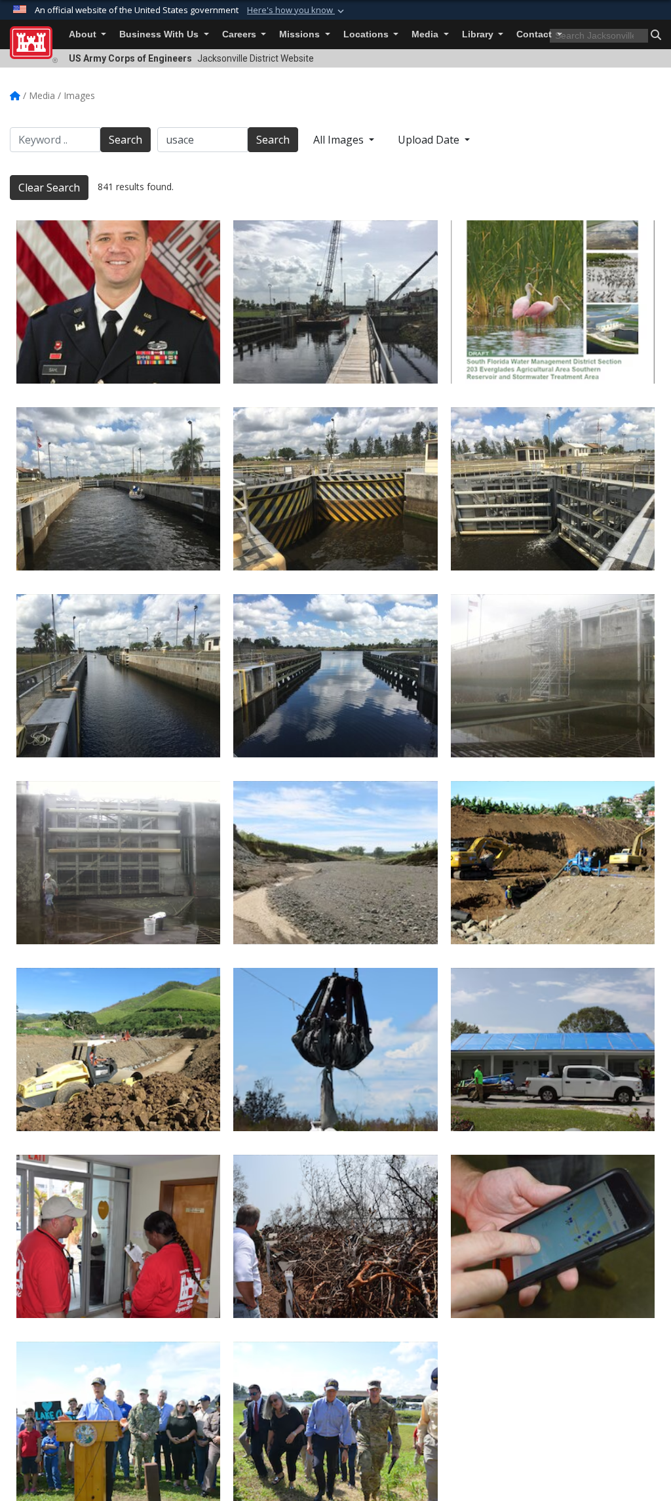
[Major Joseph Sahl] (118, 302)
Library (479, 34)
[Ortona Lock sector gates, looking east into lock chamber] (553, 488)
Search (125, 139)
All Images (339, 139)
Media (426, 34)
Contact (535, 34)
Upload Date (430, 139)
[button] (297, 10)
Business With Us (160, 34)
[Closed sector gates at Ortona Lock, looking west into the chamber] (335, 488)
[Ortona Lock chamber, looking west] (118, 675)
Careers (240, 34)
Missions (300, 34)
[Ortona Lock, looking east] (335, 675)
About (84, 34)
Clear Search (49, 187)
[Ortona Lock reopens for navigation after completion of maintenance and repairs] (335, 302)
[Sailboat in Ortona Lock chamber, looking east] (118, 488)
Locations (367, 34)
